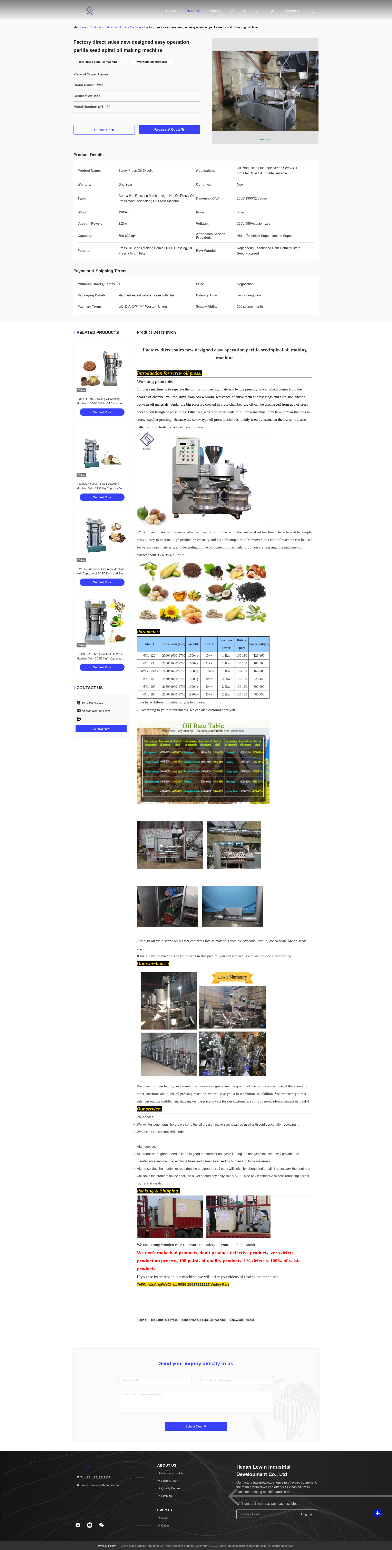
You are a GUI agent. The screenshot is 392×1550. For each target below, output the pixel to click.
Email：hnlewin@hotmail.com (99, 1485)
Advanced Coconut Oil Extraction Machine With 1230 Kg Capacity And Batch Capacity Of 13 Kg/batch (100, 488)
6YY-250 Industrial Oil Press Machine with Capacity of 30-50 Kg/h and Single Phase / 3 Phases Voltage (102, 573)
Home (171, 11)
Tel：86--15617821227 (95, 1477)
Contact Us (265, 11)
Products (193, 11)
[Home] (90, 10)
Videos (215, 11)
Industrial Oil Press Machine (123, 27)
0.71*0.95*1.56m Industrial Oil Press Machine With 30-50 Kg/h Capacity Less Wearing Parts (100, 658)
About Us (238, 11)
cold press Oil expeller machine (204, 1319)
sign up (307, 1514)
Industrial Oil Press (164, 1319)
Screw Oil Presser (242, 1319)
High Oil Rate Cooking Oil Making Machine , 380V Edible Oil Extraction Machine (100, 403)
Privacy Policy (107, 1545)
